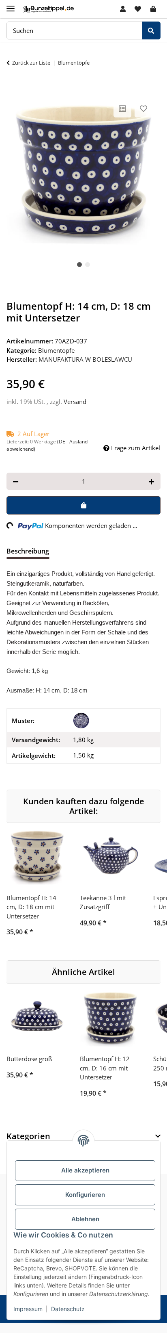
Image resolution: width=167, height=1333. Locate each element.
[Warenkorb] (153, 9)
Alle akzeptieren (85, 1170)
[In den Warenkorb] (12, 88)
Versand (75, 401)
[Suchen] (151, 31)
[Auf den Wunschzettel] (143, 108)
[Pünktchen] (81, 720)
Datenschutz (68, 1308)
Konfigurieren (85, 1194)
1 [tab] (79, 264)
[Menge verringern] (15, 481)
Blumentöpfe (56, 350)
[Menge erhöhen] (151, 481)
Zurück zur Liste (31, 62)
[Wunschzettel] (138, 9)
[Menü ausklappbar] (10, 5)
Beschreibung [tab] (27, 551)
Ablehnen (85, 1219)
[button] (123, 9)
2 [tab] (87, 264)
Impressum (28, 1308)
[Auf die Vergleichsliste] (122, 108)
